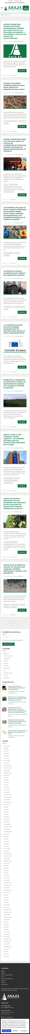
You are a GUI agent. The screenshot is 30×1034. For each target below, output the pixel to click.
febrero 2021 (7, 905)
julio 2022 (6, 865)
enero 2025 (6, 792)
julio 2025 (6, 777)
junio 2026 (6, 750)
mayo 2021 (6, 900)
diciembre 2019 (7, 939)
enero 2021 (6, 907)
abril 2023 (6, 843)
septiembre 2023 (8, 831)
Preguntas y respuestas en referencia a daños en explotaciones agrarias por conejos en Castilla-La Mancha (14, 384)
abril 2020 (6, 929)
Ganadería (13, 614)
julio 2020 (6, 922)
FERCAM (6, 663)
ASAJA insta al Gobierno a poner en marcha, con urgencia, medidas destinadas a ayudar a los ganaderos (15, 569)
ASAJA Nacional (8, 253)
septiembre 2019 (8, 946)
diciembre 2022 (7, 853)
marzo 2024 (6, 817)
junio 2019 (6, 953)
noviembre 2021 (7, 885)
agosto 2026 (6, 746)
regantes (21, 189)
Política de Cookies (23, 988)
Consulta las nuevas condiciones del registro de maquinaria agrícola (14, 273)
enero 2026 (6, 763)
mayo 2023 (6, 841)
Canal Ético (14, 990)
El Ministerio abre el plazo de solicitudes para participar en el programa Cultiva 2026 (17, 721)
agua (6, 184)
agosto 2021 (6, 892)
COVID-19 (7, 604)
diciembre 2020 (7, 909)
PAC (5, 670)
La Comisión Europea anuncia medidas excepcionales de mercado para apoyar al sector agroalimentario (14, 329)
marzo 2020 (6, 931)
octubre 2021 (7, 887)
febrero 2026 (7, 760)
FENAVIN (6, 660)
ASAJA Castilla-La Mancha (11, 121)
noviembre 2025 (7, 768)
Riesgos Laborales (8, 673)
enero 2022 (6, 880)
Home (2, 14)
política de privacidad (18, 640)
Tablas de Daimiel (9, 191)
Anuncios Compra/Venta (7, 975)
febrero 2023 (7, 848)
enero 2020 (6, 936)
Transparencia (4, 984)
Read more (22, 70)
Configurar (24, 1030)
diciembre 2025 (7, 765)
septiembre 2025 (8, 772)
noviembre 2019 (7, 941)
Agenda (3, 973)
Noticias (3, 971)
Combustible (7, 658)
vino (6, 549)
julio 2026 (6, 748)
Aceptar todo (6, 1030)
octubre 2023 (7, 829)
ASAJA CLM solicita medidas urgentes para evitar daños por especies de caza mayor (14, 86)
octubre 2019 (7, 944)
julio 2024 (6, 807)
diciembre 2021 (7, 883)
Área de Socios (18, 0)
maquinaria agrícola (20, 306)
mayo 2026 (6, 753)
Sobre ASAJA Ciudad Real (7, 978)
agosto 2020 (6, 919)
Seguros (6, 675)
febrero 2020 (7, 934)
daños (6, 123)
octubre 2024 (7, 799)
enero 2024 (6, 821)
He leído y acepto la (13, 640)
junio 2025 (6, 780)
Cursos (2, 976)
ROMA (6, 309)
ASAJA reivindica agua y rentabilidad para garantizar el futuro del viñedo (16, 688)
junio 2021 (6, 897)
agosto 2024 (6, 804)
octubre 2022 (7, 858)
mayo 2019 (6, 956)
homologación (8, 306)
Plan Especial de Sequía (10, 189)
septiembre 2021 (8, 890)
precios (23, 546)
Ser (26, 8)
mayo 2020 (6, 927)
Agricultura (13, 75)
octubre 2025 (7, 770)
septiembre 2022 (8, 861)
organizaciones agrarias (11, 480)
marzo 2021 (6, 902)
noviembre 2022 (7, 856)
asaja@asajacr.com (11, 2)
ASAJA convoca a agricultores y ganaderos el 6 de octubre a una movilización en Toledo (17, 698)
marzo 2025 (6, 787)
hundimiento (8, 546)
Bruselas (17, 253)
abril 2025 (6, 785)
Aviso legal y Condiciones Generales (9, 988)
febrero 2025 (7, 790)
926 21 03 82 (21, 2)
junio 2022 (6, 868)
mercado (17, 478)
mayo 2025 (6, 782)
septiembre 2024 (8, 802)
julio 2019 (6, 951)
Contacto (11, 0)
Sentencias (6, 678)
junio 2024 (6, 809)
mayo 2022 (6, 870)
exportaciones (21, 544)
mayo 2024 (6, 812)
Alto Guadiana (14, 184)
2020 (6, 14)
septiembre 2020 (8, 917)
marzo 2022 (6, 875)
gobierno (22, 604)
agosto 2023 (6, 834)
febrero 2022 (7, 878)
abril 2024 (6, 814)
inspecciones (18, 187)
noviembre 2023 (7, 826)
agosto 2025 (6, 775)
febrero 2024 (7, 819)
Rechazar (15, 1030)
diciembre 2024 (7, 795)
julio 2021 (6, 895)
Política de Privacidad (6, 990)
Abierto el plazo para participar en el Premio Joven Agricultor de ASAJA (18, 732)
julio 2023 (6, 836)
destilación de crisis (10, 544)
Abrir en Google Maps (7, 1017)
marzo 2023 (6, 846)
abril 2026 (6, 755)
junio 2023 (6, 839)
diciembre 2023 (7, 824)
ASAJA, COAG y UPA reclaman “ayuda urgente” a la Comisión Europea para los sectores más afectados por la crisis (14, 440)
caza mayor (22, 121)
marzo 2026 (6, 758)
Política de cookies (21, 1027)
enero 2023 (6, 851)
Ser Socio (3, 980)
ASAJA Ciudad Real (8, 656)
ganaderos (14, 604)
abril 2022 (6, 873)
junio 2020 (6, 924)
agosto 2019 (6, 949)
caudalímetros (8, 187)
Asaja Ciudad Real (19, 41)
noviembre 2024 (7, 797)
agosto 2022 (6, 863)
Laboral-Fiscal (7, 668)
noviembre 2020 (7, 912)
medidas (7, 255)
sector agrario (8, 482)
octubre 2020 (7, 914)
